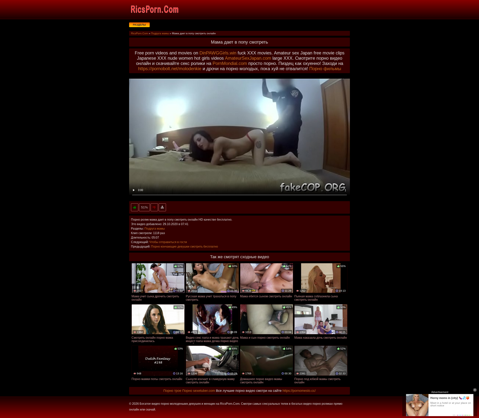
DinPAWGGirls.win (217, 52)
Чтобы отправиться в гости (168, 242)
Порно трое (172, 391)
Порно (187, 391)
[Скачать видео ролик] (162, 207)
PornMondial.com (230, 63)
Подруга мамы (154, 228)
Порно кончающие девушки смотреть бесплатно (184, 246)
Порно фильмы (325, 68)
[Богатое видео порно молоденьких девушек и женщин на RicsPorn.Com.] (154, 9)
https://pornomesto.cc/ (299, 391)
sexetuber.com (204, 391)
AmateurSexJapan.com (248, 58)
